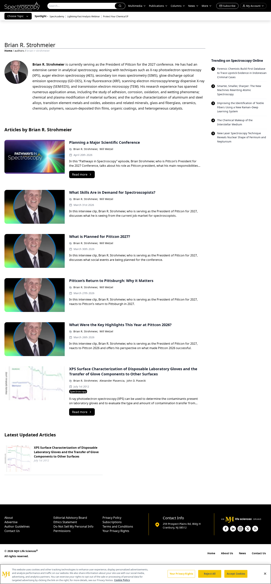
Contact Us (12, 531)
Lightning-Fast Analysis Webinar (83, 16)
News (242, 553)
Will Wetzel (106, 149)
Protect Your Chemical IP (115, 16)
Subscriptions (112, 522)
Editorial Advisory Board (70, 518)
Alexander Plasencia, (112, 380)
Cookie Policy (122, 580)
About (8, 518)
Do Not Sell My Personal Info (73, 526)
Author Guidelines (17, 526)
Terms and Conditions (118, 526)
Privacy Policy (112, 518)
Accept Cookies (236, 573)
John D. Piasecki (136, 380)
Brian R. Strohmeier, (85, 149)
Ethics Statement (65, 522)
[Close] (265, 573)
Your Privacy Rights (116, 531)
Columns (176, 6)
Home (8, 50)
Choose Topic (15, 16)
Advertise (11, 522)
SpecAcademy (57, 16)
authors (19, 50)
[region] (135, 574)
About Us (227, 553)
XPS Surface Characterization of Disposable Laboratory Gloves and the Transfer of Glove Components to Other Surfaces (66, 452)
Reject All (210, 573)
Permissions (62, 531)
